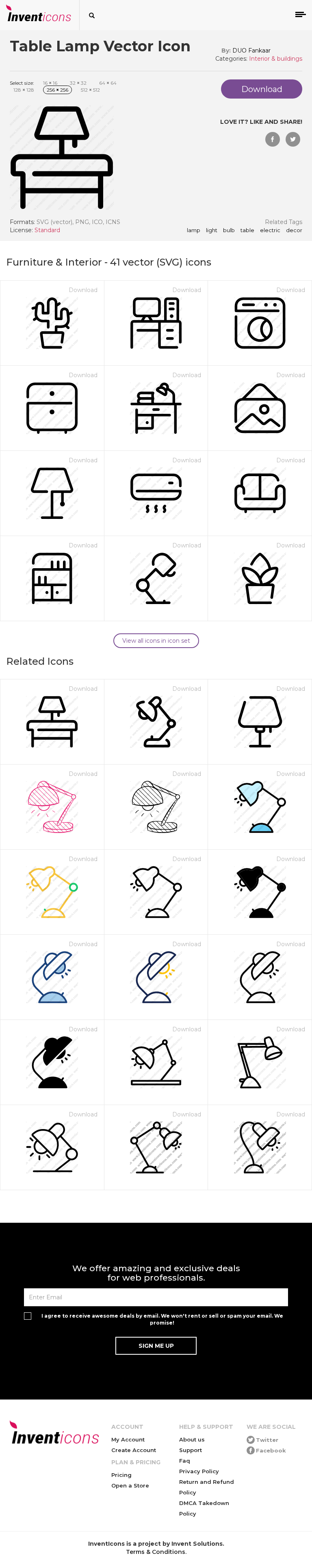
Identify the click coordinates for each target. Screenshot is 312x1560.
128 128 (23, 90)
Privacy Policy (199, 1471)
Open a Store (130, 1485)
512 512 (90, 90)
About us (192, 1439)
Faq (184, 1460)
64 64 (108, 83)
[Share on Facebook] (272, 139)
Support (190, 1450)
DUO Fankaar (251, 50)
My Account (128, 1439)
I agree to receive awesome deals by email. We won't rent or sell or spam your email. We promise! (162, 1319)
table (247, 230)
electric (270, 230)
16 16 (50, 83)
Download (83, 290)
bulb (229, 230)
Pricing (121, 1475)
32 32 (78, 83)
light (211, 230)
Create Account (133, 1450)
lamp (193, 230)
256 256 (57, 90)
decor (294, 230)
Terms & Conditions (155, 1552)
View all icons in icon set (156, 640)
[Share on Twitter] (293, 139)
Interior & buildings (275, 58)
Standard (47, 230)
